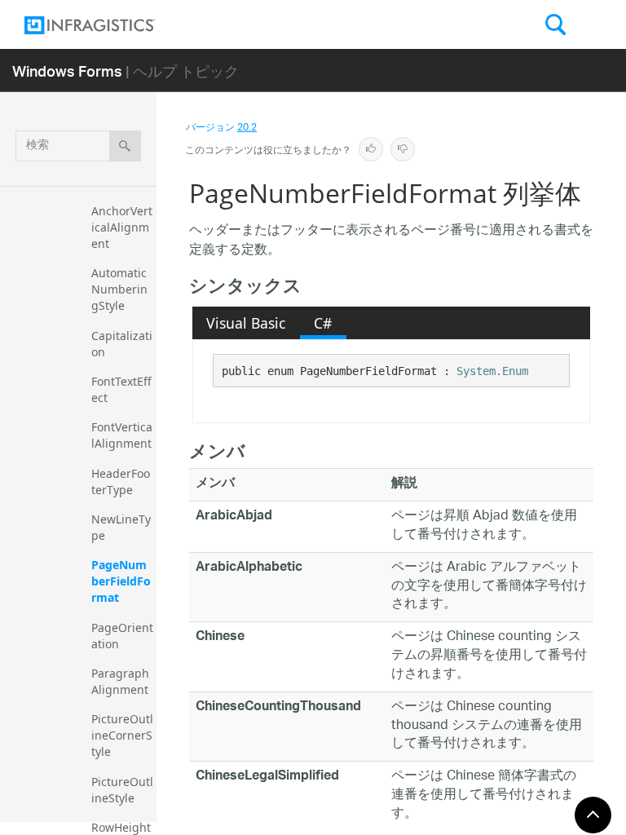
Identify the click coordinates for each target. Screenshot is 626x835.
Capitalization (121, 344)
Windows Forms (67, 70)
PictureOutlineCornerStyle (122, 735)
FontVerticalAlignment (121, 435)
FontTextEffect (121, 389)
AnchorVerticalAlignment (121, 227)
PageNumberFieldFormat (121, 581)
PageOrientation (122, 636)
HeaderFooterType (120, 481)
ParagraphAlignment (120, 681)
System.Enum (492, 371)
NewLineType (121, 527)
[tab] (246, 323)
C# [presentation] (323, 323)
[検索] (125, 145)
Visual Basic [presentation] (245, 323)
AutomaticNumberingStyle (119, 289)
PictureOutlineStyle (122, 790)
